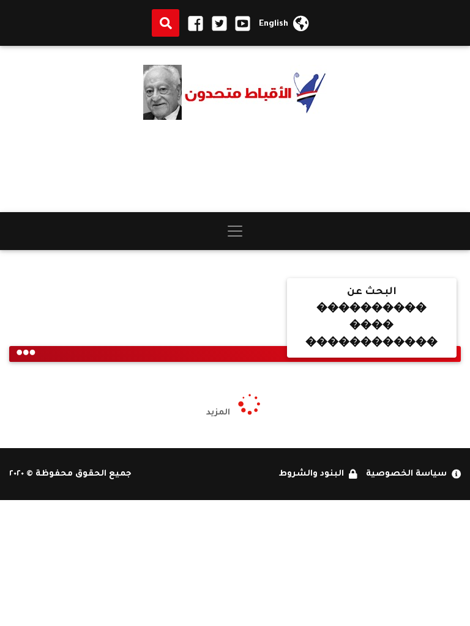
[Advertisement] (235, 166)
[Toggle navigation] (235, 231)
